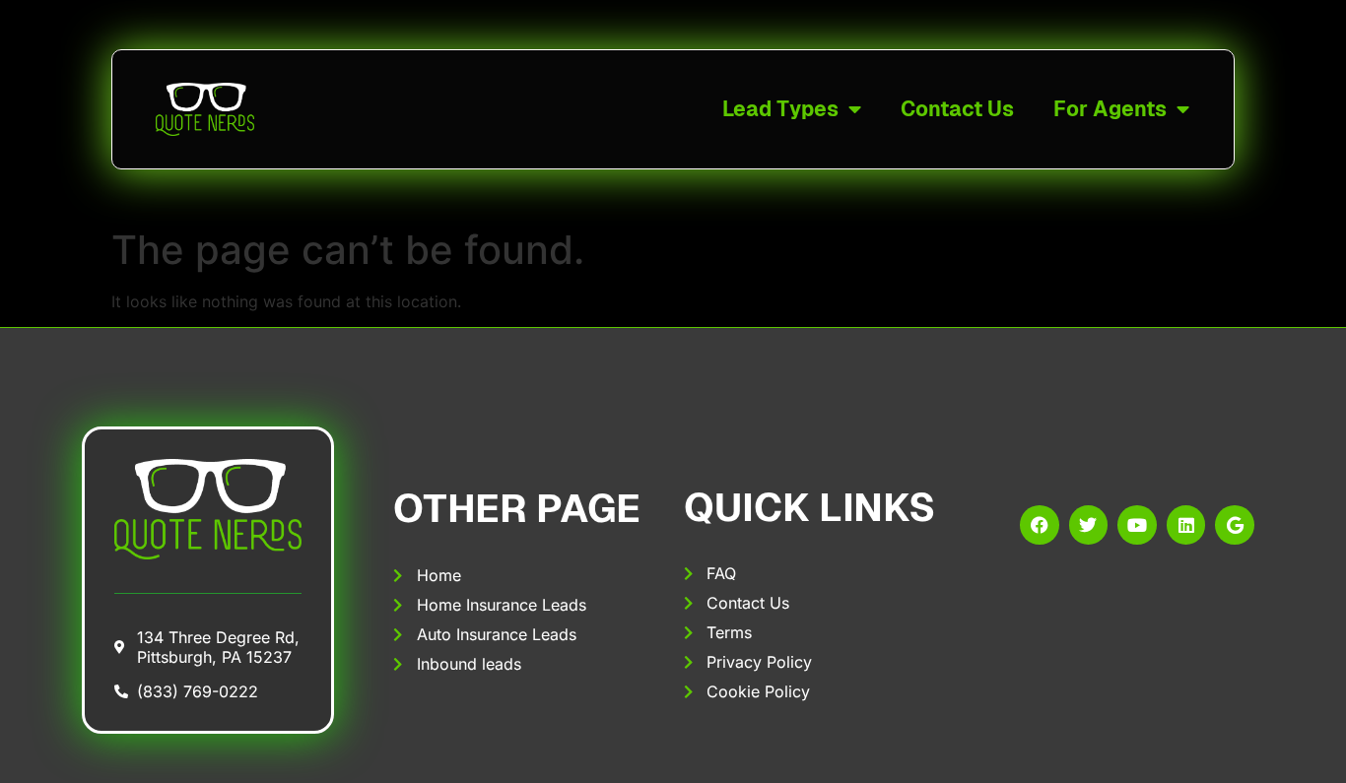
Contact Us (957, 109)
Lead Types (780, 109)
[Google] (1234, 525)
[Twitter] (1089, 525)
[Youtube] (1137, 525)
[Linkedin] (1186, 525)
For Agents (1110, 109)
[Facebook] (1039, 525)
